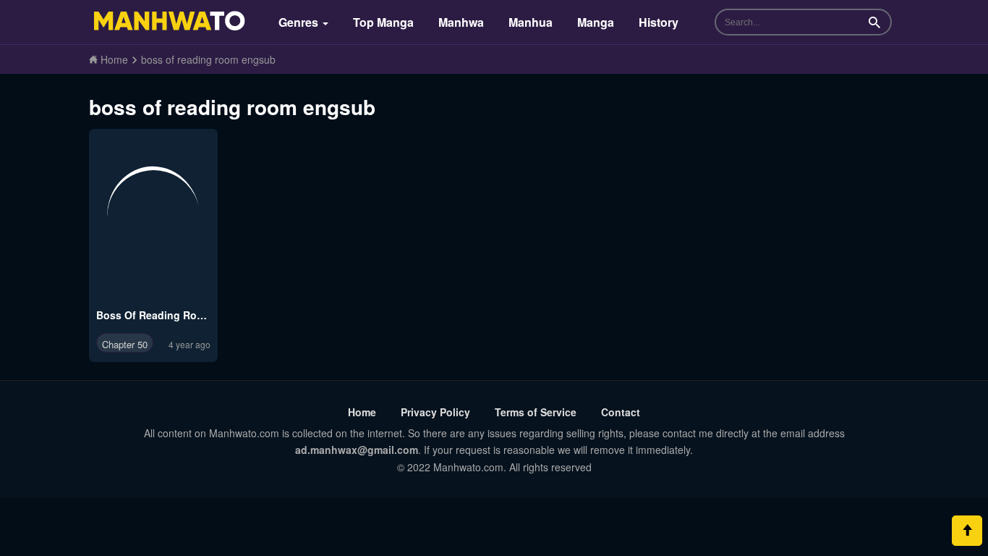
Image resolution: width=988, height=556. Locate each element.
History (658, 22)
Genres (299, 22)
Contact (620, 412)
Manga (595, 22)
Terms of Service (535, 412)
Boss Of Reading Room (154, 315)
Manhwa (461, 22)
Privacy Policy (435, 412)
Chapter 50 (125, 344)
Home (362, 412)
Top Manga (383, 22)
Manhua (530, 22)
